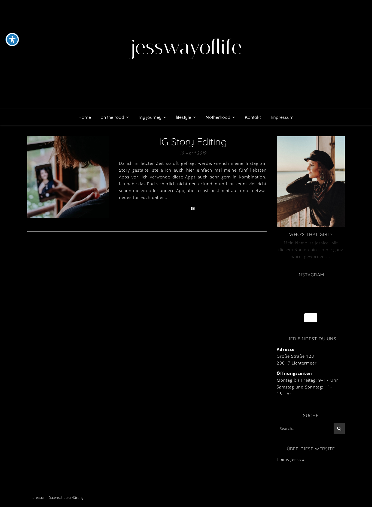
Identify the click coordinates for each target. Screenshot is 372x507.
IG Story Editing (193, 141)
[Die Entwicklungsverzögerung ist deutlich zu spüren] (327, 305)
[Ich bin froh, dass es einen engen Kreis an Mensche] (280, 287)
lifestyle (183, 117)
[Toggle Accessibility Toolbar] (12, 39)
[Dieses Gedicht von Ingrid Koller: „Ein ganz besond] (280, 305)
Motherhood (218, 117)
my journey (150, 117)
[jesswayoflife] (186, 54)
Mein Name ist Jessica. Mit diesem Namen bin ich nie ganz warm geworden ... (310, 249)
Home (84, 117)
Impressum (282, 117)
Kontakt (253, 117)
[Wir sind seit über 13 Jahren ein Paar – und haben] (327, 299)
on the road (112, 117)
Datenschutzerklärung (66, 497)
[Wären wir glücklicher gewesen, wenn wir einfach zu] (280, 299)
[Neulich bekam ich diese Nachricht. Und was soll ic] (280, 293)
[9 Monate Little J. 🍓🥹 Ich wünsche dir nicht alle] (303, 287)
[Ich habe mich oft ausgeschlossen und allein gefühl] (327, 293)
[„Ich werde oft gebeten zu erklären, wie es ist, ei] (327, 287)
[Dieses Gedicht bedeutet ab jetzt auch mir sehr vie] (303, 305)
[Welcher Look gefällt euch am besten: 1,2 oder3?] (303, 299)
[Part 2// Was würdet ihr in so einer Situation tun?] (303, 293)
